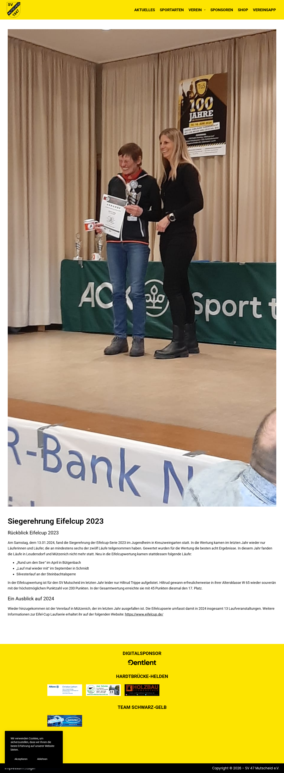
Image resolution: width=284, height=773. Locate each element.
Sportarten (172, 10)
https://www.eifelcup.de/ (144, 614)
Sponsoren (221, 10)
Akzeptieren (20, 759)
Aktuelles (144, 10)
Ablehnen (42, 759)
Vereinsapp (264, 10)
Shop (243, 10)
